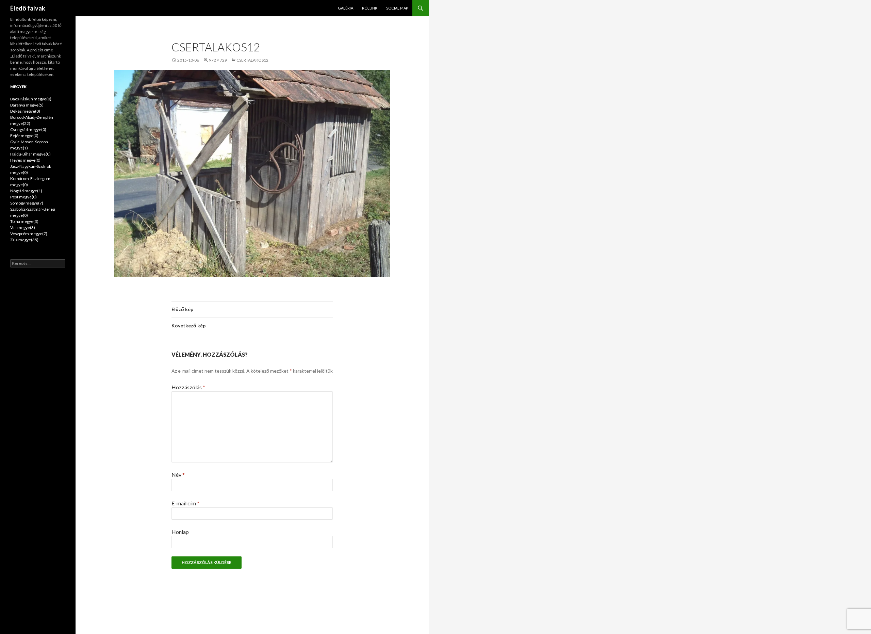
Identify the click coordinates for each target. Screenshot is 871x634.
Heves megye (25, 160)
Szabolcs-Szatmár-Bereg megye (32, 212)
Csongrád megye (28, 129)
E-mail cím (185, 503)
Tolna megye (24, 221)
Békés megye (25, 111)
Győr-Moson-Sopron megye (29, 144)
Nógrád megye (26, 190)
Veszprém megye (28, 233)
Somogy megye (26, 203)
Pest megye (23, 196)
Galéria (345, 8)
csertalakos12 (252, 60)
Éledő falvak (27, 8)
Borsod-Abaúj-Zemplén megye (31, 120)
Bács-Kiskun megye (30, 98)
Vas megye (22, 227)
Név (178, 474)
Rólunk (369, 8)
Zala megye (24, 239)
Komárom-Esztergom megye (30, 181)
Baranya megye (27, 105)
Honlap (180, 532)
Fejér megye (24, 135)
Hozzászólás (188, 387)
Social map (397, 8)
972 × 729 (218, 60)
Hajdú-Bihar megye (30, 154)
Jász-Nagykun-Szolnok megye (30, 169)
